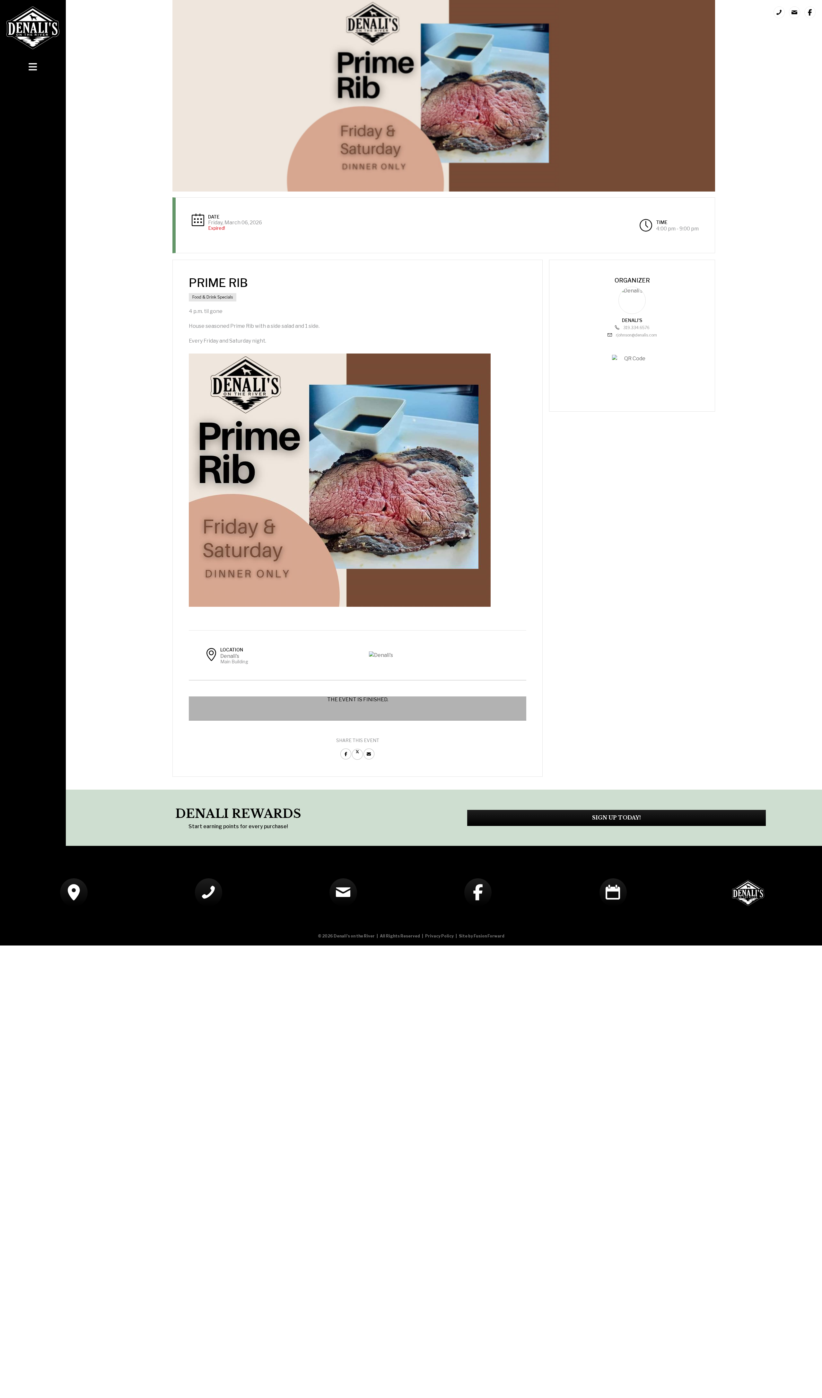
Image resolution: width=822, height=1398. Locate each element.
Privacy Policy (439, 936)
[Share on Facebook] (345, 753)
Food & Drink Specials (212, 297)
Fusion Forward (489, 936)
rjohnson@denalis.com (636, 335)
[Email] (368, 753)
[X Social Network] (357, 754)
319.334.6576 (636, 327)
